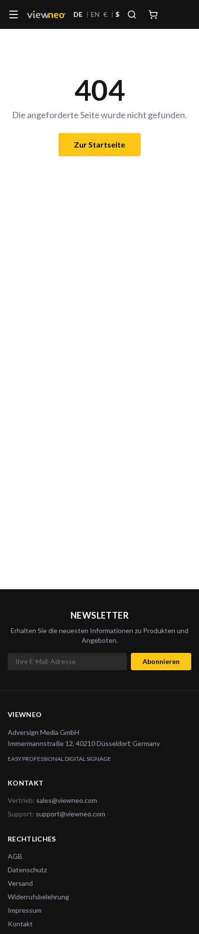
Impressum (25, 910)
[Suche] (132, 14)
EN (95, 14)
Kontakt (20, 924)
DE (78, 14)
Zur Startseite (99, 144)
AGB (15, 856)
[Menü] (13, 14)
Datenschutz (27, 870)
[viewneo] (46, 14)
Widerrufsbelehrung (38, 897)
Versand (20, 883)
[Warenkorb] (153, 14)
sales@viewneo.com (66, 800)
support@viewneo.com (70, 814)
